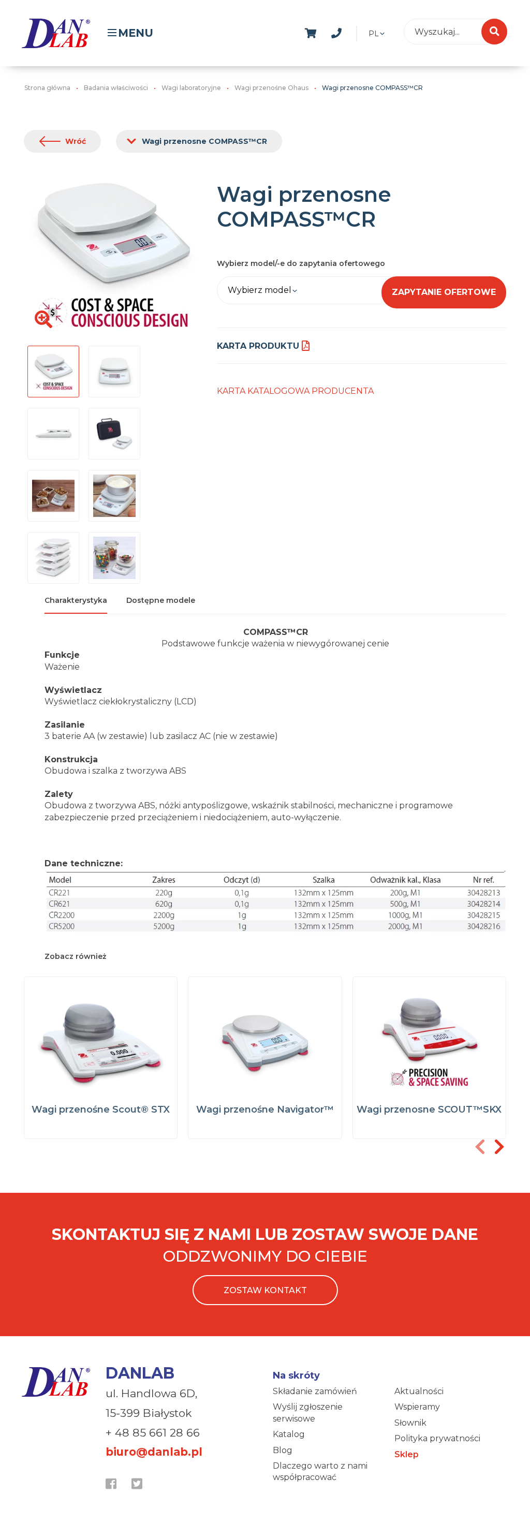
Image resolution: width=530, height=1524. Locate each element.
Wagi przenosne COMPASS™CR (204, 141)
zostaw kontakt (265, 1290)
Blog (282, 1450)
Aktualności (419, 1391)
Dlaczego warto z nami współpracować (320, 1471)
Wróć (75, 141)
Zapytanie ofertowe (444, 292)
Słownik (410, 1423)
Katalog (289, 1434)
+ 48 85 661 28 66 (153, 1432)
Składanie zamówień (315, 1391)
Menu (135, 32)
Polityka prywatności (437, 1438)
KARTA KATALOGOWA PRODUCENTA (295, 391)
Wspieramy (417, 1407)
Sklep (406, 1454)
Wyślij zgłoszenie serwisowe (308, 1412)
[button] (499, 1147)
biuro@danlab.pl (154, 1451)
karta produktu (258, 346)
